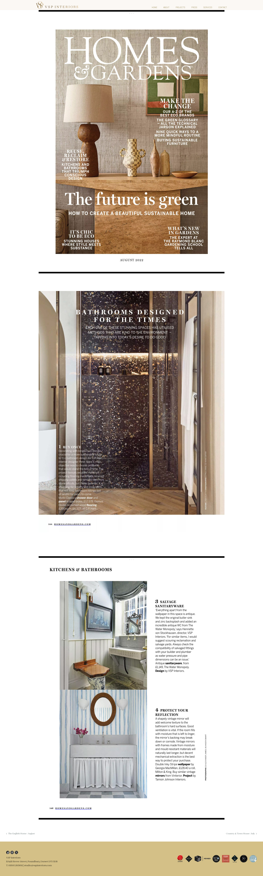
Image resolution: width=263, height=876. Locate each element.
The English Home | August (21, 833)
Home (154, 7)
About (166, 7)
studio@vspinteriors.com (38, 865)
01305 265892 (16, 865)
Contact (222, 7)
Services (207, 7)
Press (194, 7)
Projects (180, 7)
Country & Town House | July (240, 833)
